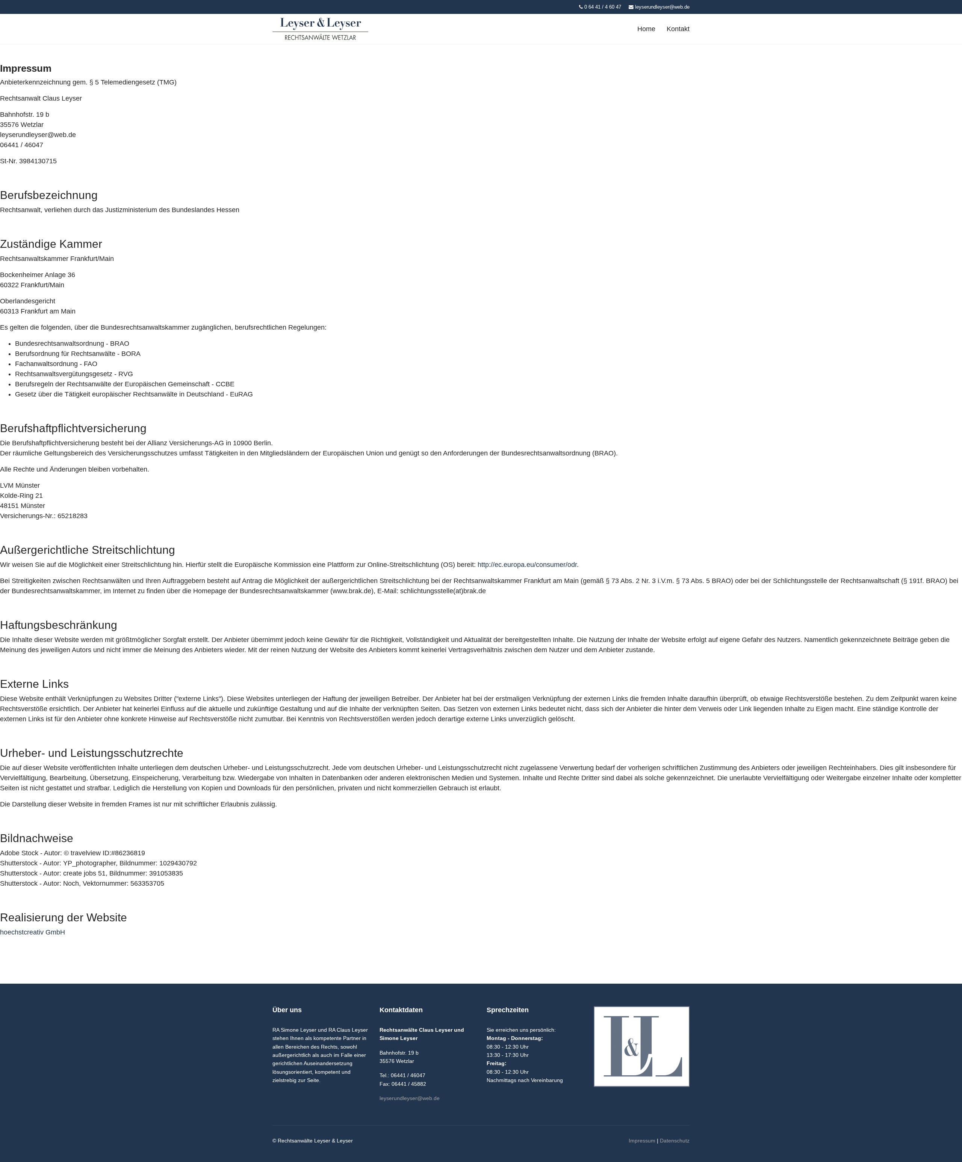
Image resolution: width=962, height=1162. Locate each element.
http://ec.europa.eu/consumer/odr (527, 564)
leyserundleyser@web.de (662, 7)
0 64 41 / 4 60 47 (602, 7)
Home (646, 29)
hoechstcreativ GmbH (32, 932)
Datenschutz (675, 1141)
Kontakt (678, 29)
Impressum (642, 1141)
